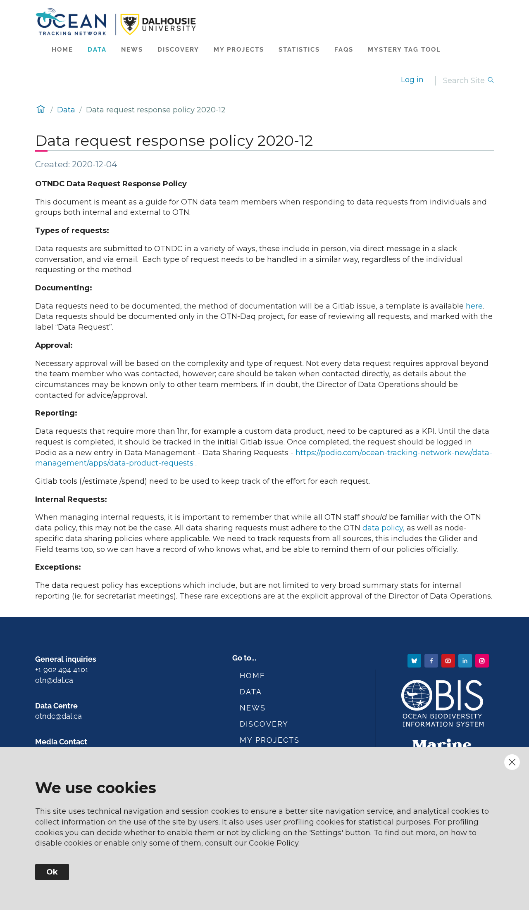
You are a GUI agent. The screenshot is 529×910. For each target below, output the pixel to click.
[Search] (490, 81)
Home (62, 49)
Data (97, 49)
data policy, (382, 527)
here (474, 306)
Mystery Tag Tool (404, 49)
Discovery (178, 49)
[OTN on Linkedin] (466, 660)
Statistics (299, 49)
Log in (412, 79)
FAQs (343, 49)
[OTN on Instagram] (483, 660)
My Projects (239, 49)
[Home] (264, 21)
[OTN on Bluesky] (415, 660)
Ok (52, 872)
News (132, 49)
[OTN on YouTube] (449, 660)
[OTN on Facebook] (432, 660)
